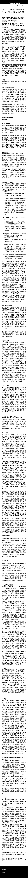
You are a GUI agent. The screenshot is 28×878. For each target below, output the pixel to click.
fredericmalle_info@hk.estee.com (12, 544)
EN (23, 5)
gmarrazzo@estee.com (14, 570)
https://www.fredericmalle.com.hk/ (12, 29)
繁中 (18, 5)
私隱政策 (13, 81)
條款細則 (4, 869)
